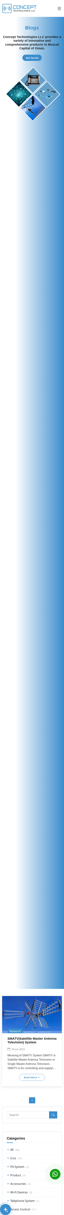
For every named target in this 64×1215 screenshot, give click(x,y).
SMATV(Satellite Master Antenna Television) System (32, 1040)
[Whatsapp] (55, 1174)
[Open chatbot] (5, 1209)
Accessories (20, 1184)
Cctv (16, 1158)
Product (18, 1175)
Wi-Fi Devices (21, 1192)
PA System (19, 1167)
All (14, 1150)
